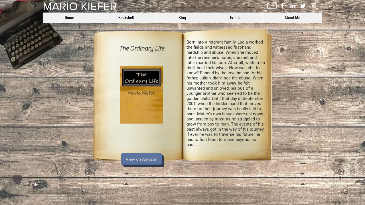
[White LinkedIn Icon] (293, 5)
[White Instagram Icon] (313, 5)
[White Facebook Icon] (282, 5)
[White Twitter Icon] (303, 5)
